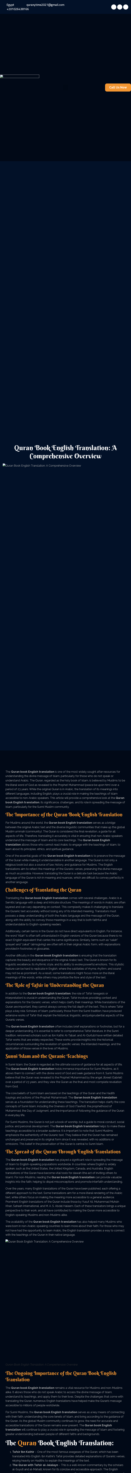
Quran (60, 815)
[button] (65, 87)
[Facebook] (113, 7)
